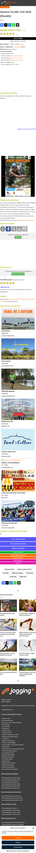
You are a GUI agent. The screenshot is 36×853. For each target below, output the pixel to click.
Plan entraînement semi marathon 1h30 (12, 800)
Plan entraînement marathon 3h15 (11, 788)
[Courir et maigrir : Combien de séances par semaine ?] (27, 605)
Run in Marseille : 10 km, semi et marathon (13, 744)
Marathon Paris (6, 718)
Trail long (13, 576)
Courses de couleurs (18, 557)
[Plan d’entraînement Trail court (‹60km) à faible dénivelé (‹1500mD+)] (27, 665)
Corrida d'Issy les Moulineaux (9, 751)
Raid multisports (18, 560)
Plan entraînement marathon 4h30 (11, 778)
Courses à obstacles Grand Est (18, 555)
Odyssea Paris (5, 746)
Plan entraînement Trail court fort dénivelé (12, 824)
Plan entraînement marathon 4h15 (11, 780)
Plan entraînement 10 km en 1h (10, 808)
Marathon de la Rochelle (8, 755)
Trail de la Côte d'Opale (7, 765)
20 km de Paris (5, 724)
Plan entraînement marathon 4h (10, 782)
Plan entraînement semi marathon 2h (11, 796)
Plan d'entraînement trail (16, 55)
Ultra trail (23, 576)
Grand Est (17, 47)
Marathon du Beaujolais (8, 740)
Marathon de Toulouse (7, 757)
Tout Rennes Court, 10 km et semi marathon (13, 749)
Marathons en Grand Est (18, 548)
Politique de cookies (11, 850)
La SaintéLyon (5, 738)
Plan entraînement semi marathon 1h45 (12, 798)
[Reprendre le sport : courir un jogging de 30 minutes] (8, 645)
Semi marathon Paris (7, 720)
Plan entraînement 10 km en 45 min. (11, 812)
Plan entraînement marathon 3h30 (11, 786)
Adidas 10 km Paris (7, 732)
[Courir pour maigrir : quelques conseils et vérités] (27, 645)
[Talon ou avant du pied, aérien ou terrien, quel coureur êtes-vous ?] (8, 625)
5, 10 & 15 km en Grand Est (18, 539)
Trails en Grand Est (18, 552)
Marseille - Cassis (6, 730)
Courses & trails (5, 7)
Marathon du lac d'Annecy (8, 763)
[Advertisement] (18, 78)
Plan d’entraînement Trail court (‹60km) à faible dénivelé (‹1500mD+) (27, 674)
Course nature (10, 569)
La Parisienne (5, 728)
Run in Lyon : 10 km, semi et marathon (11, 722)
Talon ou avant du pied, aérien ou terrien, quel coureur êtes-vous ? (8, 634)
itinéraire (21, 44)
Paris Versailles (6, 726)
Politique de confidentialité (23, 850)
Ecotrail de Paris (6, 761)
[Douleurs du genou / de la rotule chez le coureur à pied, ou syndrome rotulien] (27, 625)
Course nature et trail (24, 569)
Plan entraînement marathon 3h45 (11, 784)
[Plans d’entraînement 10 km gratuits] (8, 605)
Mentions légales (5, 701)
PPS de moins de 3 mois (27, 220)
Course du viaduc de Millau (9, 742)
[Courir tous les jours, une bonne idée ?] (8, 665)
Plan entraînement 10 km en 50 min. (11, 810)
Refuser (18, 842)
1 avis (17, 34)
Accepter (18, 838)
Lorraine (5, 573)
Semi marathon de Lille (8, 753)
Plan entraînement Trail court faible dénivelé (13, 822)
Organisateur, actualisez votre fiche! (25, 129)
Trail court (30, 573)
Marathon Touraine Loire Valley (10, 734)
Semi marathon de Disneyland (9, 769)
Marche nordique (18, 573)
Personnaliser (18, 847)
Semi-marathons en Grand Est (18, 543)
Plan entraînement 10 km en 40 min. (11, 814)
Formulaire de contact (7, 709)
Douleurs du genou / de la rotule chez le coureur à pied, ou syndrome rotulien (27, 634)
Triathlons (18, 563)
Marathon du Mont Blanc (8, 767)
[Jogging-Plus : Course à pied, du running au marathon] (11, 3)
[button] (33, 828)
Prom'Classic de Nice (7, 759)
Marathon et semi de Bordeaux (10, 736)
